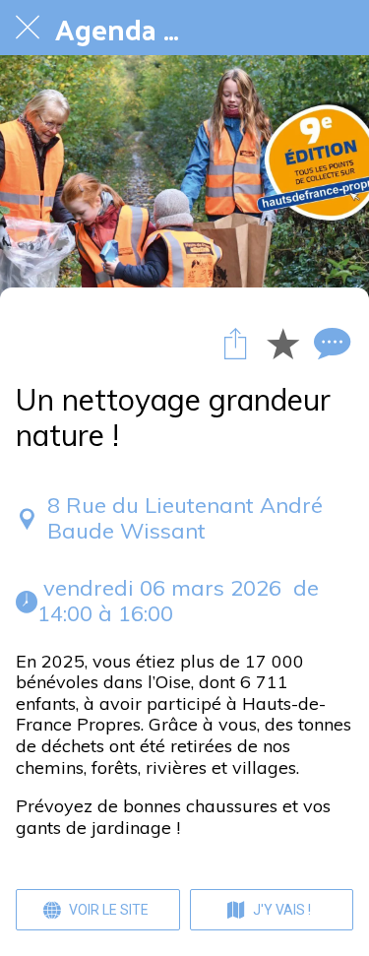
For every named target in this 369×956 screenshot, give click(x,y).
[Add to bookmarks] (282, 342)
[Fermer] (27, 27)
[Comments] (329, 342)
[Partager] (235, 342)
